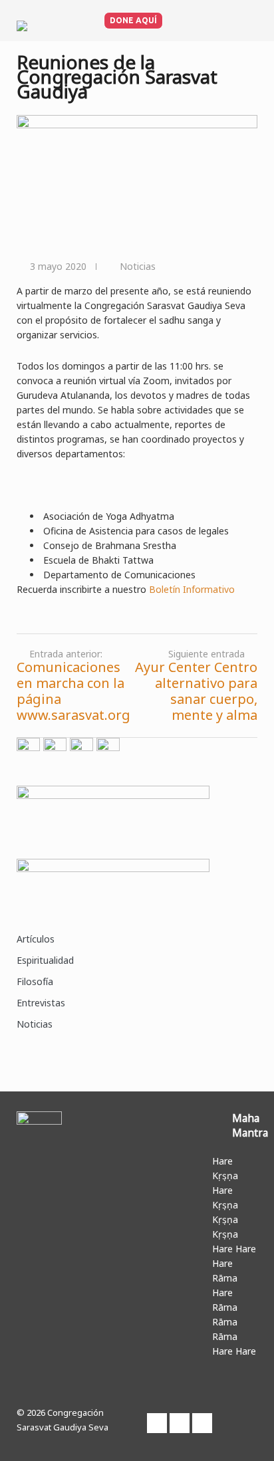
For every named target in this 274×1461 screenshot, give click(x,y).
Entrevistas (41, 1002)
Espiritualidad (45, 960)
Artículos (36, 939)
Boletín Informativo (192, 589)
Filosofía (35, 981)
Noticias (138, 266)
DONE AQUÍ (133, 20)
